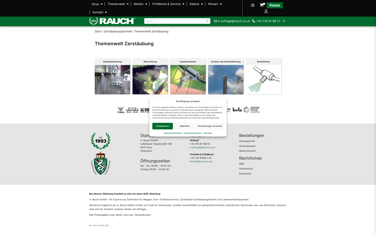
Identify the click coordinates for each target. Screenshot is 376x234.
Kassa (275, 5)
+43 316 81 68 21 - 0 (270, 21)
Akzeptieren (162, 126)
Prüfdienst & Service (166, 4)
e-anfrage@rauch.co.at (233, 21)
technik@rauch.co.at (201, 161)
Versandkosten (247, 146)
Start (98, 31)
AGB (241, 163)
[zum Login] (266, 11)
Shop (95, 4)
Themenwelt (116, 4)
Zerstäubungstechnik (118, 31)
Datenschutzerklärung (173, 133)
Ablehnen (185, 126)
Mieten (138, 4)
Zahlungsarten (247, 141)
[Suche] (207, 21)
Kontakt (98, 12)
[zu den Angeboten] (253, 5)
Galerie (194, 4)
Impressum (207, 133)
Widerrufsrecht (247, 150)
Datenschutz (246, 168)
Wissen (213, 4)
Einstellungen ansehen (210, 126)
